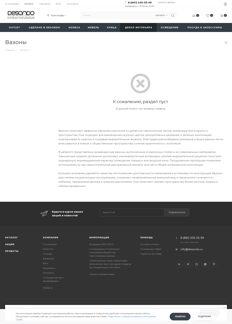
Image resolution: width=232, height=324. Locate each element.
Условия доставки (150, 249)
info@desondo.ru (192, 249)
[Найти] (173, 15)
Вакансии (48, 258)
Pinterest (214, 264)
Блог (45, 263)
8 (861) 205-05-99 (140, 2)
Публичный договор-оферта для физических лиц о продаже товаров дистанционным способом (110, 264)
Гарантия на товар (151, 253)
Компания (50, 237)
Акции (9, 244)
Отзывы (47, 253)
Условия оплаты (149, 244)
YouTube (196, 264)
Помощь (146, 237)
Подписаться (177, 212)
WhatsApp (205, 264)
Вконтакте (179, 264)
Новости (48, 249)
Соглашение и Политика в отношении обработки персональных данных (104, 252)
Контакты (48, 272)
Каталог (11, 237)
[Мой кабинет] (225, 4)
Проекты (12, 251)
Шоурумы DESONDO (101, 244)
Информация (99, 237)
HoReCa (47, 287)
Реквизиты (49, 268)
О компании (50, 244)
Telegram (188, 264)
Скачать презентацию (102, 274)
